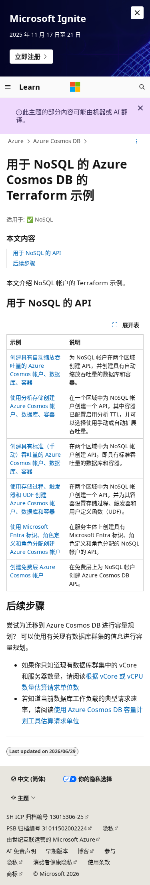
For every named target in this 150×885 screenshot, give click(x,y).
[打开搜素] (142, 87)
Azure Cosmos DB (56, 141)
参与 (110, 851)
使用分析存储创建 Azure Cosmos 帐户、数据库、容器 (32, 406)
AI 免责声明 (21, 851)
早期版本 (57, 851)
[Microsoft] (75, 87)
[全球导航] (8, 87)
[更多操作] (137, 141)
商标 (12, 873)
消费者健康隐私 (52, 862)
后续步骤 (24, 263)
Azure (16, 141)
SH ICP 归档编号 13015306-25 (45, 816)
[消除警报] (137, 12)
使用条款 (99, 862)
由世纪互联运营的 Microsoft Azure (50, 839)
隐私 (108, 828)
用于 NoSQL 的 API (37, 253)
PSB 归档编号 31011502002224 (46, 828)
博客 (83, 851)
